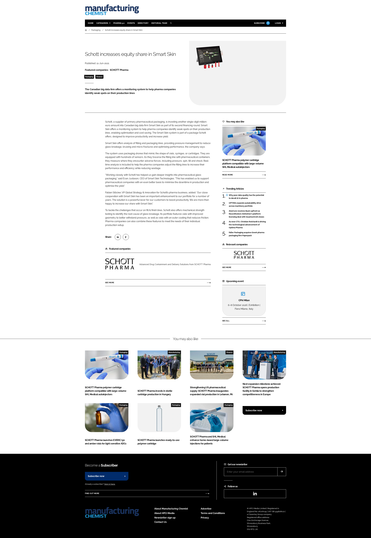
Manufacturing (174, 352)
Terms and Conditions (213, 513)
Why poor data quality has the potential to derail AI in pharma (247, 197)
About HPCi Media (164, 513)
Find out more (92, 493)
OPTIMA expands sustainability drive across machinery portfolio (247, 205)
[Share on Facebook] (126, 237)
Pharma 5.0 (118, 23)
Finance (99, 77)
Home (90, 23)
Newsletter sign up (165, 517)
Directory (143, 23)
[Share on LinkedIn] (118, 237)
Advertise (206, 508)
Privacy (205, 517)
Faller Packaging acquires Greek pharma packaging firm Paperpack (247, 234)
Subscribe (259, 23)
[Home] (86, 30)
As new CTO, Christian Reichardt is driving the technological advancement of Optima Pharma (247, 224)
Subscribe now (253, 410)
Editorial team (159, 23)
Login (278, 23)
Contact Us (160, 522)
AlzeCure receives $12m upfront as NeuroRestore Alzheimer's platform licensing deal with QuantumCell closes (247, 214)
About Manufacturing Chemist (171, 508)
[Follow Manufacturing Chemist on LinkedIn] (255, 494)
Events (131, 23)
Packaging (89, 77)
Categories (102, 23)
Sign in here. (109, 484)
